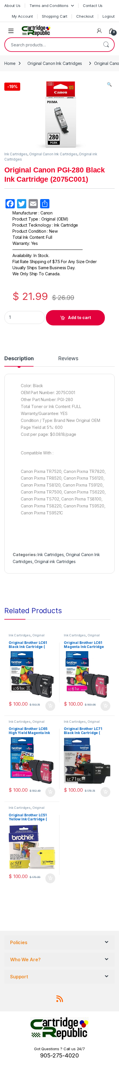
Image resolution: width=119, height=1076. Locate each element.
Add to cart (79, 317)
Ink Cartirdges (20, 635)
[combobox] (51, 44)
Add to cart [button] (50, 706)
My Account (22, 16)
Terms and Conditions (48, 5)
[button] (109, 84)
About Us (12, 5)
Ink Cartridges (15, 154)
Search (106, 44)
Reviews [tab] (68, 358)
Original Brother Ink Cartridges (26, 637)
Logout (109, 16)
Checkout (85, 16)
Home (9, 63)
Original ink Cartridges (55, 561)
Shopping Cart (54, 16)
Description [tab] (19, 358)
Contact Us (93, 5)
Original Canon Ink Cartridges (54, 63)
